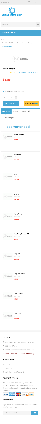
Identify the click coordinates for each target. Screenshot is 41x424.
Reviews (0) (26, 111)
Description (6, 111)
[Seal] (8, 176)
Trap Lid (17, 254)
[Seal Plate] (8, 156)
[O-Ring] (8, 196)
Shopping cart (34, 2)
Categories (10, 32)
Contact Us (7, 368)
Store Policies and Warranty (14, 372)
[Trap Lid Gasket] (8, 276)
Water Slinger (7, 46)
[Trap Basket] (8, 296)
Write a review (33, 72)
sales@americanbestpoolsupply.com (19, 350)
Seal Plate (17, 154)
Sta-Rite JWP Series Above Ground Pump (17, 43)
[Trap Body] (8, 316)
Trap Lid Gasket (19, 274)
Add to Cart (12, 104)
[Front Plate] (8, 216)
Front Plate (18, 214)
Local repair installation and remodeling (18, 353)
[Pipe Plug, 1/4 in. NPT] (8, 236)
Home (6, 40)
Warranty (16, 111)
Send (34, 413)
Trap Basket (18, 293)
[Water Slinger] (8, 137)
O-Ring (16, 194)
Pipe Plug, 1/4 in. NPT (21, 234)
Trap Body (17, 313)
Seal (15, 174)
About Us (6, 364)
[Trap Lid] (8, 256)
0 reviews (22, 72)
